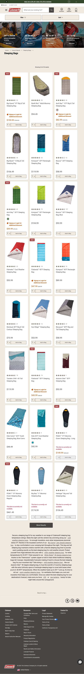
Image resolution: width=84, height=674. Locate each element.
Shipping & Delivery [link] (29, 621)
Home (7, 50)
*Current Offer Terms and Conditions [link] (30, 614)
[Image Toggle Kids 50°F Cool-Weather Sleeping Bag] (51, 430)
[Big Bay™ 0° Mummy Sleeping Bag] (41, 491)
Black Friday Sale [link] (10, 631)
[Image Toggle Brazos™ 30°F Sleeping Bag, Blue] (75, 206)
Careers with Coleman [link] (11, 625)
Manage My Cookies (47, 616)
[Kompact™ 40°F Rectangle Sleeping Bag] (65, 266)
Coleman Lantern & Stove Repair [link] (31, 645)
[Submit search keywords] (51, 10)
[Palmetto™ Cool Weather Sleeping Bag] (16, 266)
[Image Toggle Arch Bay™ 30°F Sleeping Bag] (26, 206)
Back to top (41, 593)
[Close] (77, 1)
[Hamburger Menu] (6, 10)
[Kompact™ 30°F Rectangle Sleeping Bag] (41, 209)
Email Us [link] (63, 613)
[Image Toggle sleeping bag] (75, 155)
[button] (4, 1)
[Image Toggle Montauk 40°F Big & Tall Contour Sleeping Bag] (26, 321)
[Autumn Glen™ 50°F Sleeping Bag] (65, 375)
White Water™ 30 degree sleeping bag (57, 555)
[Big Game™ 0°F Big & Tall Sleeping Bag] (16, 100)
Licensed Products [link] (29, 652)
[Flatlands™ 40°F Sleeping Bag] (41, 266)
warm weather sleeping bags (30, 572)
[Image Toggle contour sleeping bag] (26, 155)
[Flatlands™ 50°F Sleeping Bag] (41, 375)
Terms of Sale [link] (46, 625)
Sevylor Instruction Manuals (12, 636)
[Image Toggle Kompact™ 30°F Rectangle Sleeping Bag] (51, 206)
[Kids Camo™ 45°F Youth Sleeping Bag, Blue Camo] (16, 433)
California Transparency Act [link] (50, 628)
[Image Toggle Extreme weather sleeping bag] (51, 97)
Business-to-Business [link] (29, 654)
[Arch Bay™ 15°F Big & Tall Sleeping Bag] (65, 100)
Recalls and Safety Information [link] (32, 649)
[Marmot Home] (4, 5)
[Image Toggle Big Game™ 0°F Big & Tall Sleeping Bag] (26, 97)
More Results (41, 525)
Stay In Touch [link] (27, 632)
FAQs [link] (25, 618)
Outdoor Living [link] (9, 619)
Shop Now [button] (8, 43)
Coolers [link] (7, 613)
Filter (21, 17)
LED (44, 577)
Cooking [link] (7, 616)
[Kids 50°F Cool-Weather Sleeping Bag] (41, 433)
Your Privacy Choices (48, 619)
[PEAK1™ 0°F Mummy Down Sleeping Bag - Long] (65, 433)
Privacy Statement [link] (47, 613)
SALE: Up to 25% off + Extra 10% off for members (37, 1)
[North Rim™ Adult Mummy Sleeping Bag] (41, 100)
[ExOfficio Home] (13, 5)
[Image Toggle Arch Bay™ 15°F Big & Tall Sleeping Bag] (75, 97)
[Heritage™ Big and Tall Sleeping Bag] (65, 491)
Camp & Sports (16, 50)
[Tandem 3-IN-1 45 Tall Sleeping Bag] (16, 375)
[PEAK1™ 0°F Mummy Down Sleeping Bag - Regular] (16, 491)
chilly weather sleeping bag (54, 553)
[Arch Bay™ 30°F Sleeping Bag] (16, 209)
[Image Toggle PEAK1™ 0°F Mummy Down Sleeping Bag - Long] (75, 430)
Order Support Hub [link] (29, 627)
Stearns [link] (7, 633)
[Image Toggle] (51, 321)
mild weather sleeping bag (53, 562)
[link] (67, 601)
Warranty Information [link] (30, 635)
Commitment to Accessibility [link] (32, 657)
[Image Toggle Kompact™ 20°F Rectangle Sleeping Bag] (51, 155)
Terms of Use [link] (45, 622)
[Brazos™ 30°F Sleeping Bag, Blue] (65, 209)
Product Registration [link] (29, 638)
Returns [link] (26, 624)
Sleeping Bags (27, 50)
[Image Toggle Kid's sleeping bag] (26, 430)
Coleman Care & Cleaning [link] (31, 641)
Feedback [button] (26, 630)
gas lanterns (54, 577)
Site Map (7, 628)
